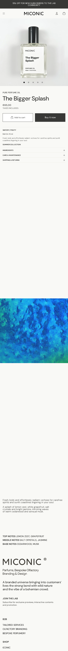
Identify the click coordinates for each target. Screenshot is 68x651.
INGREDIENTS (8, 150)
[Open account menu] (56, 13)
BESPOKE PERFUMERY (14, 633)
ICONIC (6, 647)
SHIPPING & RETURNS (11, 160)
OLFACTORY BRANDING (15, 629)
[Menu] (4, 13)
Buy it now (50, 117)
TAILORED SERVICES (13, 624)
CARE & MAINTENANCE (12, 155)
